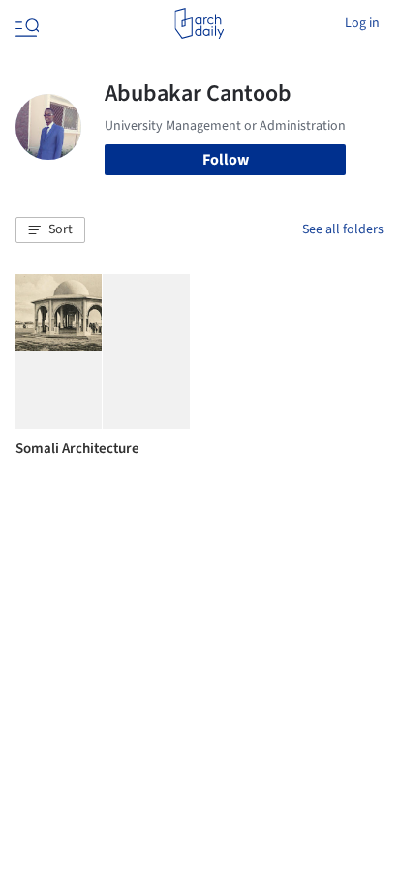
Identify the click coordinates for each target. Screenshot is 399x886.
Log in (362, 23)
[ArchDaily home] (199, 23)
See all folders (343, 229)
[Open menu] (25, 23)
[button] (50, 230)
